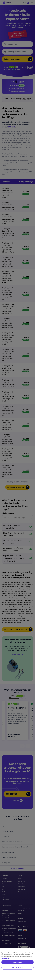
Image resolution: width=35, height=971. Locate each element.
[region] (17, 959)
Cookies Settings (17, 967)
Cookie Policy (6, 958)
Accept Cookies (17, 962)
